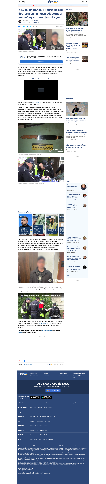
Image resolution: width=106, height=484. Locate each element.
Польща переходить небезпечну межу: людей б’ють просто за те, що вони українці (74, 238)
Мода (43, 439)
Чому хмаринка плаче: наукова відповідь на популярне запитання (73, 58)
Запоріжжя (40, 407)
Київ (31, 407)
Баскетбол (37, 412)
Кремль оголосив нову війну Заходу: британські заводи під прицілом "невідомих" (74, 258)
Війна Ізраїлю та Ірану (53, 5)
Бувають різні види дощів (72, 63)
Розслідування (59, 403)
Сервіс (49, 421)
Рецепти (32, 425)
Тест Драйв (32, 421)
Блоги (65, 403)
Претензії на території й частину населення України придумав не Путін (73, 196)
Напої (36, 425)
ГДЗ (31, 416)
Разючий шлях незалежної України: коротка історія (72, 206)
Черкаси (50, 407)
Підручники (35, 416)
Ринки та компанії (34, 430)
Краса (40, 439)
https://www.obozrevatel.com (66, 445)
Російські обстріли (69, 5)
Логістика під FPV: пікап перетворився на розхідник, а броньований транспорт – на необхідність (74, 268)
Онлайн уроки (43, 416)
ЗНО (51, 416)
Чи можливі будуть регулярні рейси (74, 149)
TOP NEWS (69, 99)
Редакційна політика (27, 364)
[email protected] (35, 473)
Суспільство (76, 403)
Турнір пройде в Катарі (71, 50)
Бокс (46, 412)
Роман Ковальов (70, 271)
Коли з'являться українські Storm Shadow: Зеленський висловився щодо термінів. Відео (76, 120)
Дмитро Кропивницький (28, 20)
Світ (37, 403)
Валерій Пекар (70, 200)
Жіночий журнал (50, 439)
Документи (46, 375)
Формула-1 (50, 412)
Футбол (31, 412)
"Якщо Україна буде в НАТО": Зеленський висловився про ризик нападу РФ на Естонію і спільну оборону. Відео (76, 132)
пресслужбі (36, 102)
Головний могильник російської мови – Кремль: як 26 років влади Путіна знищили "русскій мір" (73, 186)
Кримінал (36, 20)
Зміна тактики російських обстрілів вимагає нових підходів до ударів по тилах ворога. (74, 248)
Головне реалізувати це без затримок (75, 124)
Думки (68, 181)
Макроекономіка (43, 430)
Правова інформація (63, 373)
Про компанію (33, 373)
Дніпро (45, 407)
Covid (47, 434)
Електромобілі (40, 421)
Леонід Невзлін (70, 261)
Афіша (31, 439)
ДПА (48, 416)
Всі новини (85, 403)
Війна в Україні (42, 5)
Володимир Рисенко (71, 242)
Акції (45, 421)
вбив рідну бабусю (45, 323)
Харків (34, 407)
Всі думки (69, 276)
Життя (47, 403)
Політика (29, 403)
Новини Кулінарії (43, 425)
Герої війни (34, 5)
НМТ (55, 416)
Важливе (69, 9)
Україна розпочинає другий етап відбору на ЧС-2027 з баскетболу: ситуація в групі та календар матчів (73, 46)
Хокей (42, 412)
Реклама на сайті (34, 375)
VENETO (61, 5)
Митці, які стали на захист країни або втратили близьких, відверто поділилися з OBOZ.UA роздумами (76, 36)
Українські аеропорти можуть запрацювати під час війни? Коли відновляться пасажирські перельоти (76, 145)
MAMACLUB (42, 434)
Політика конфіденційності (79, 373)
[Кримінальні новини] (50, 364)
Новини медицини (34, 434)
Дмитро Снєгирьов (71, 252)
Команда (46, 373)
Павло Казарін (70, 209)
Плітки (35, 439)
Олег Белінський (70, 190)
